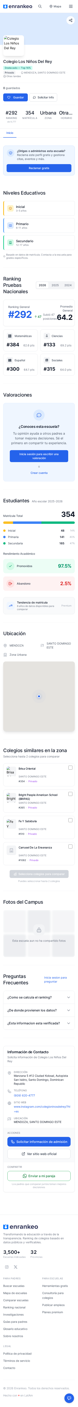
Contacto (9, 1368)
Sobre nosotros (13, 1336)
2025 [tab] (55, 285)
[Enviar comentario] (69, 1398)
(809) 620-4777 (24, 1095)
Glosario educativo (15, 1329)
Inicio (9, 132)
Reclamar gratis (39, 168)
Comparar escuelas (15, 1300)
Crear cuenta (39, 472)
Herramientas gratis (55, 1285)
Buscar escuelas (13, 1285)
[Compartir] (70, 20)
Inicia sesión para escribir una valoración (39, 456)
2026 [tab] (42, 285)
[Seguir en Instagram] (6, 1267)
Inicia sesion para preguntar (55, 979)
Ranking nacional (14, 1307)
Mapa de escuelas (15, 1293)
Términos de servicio (16, 1360)
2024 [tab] (68, 285)
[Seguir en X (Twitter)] (15, 1267)
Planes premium (52, 1312)
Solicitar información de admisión (41, 1142)
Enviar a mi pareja (41, 1176)
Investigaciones (13, 1314)
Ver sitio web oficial (42, 1154)
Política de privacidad (17, 1353)
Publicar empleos (53, 1305)
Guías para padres (15, 1321)
